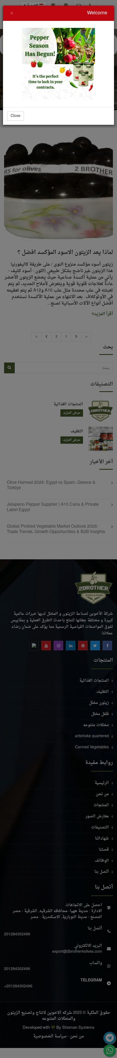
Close (15, 116)
